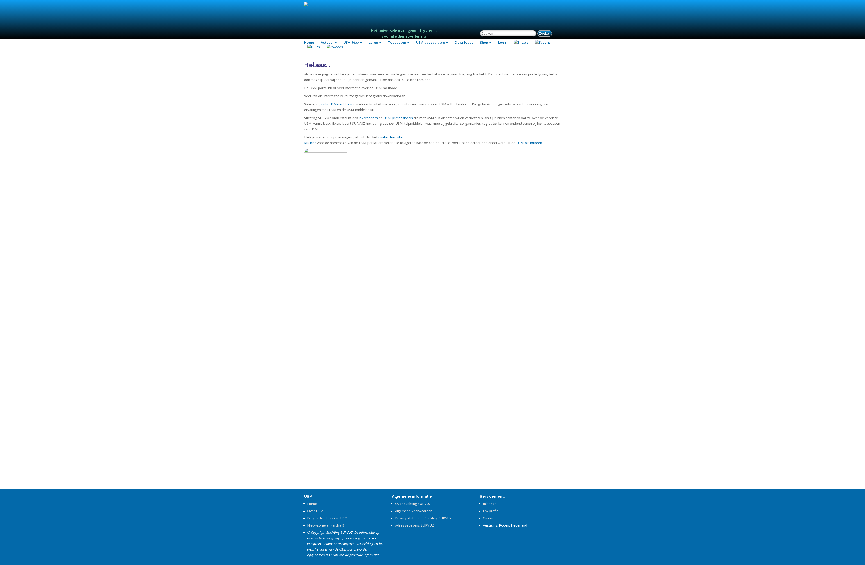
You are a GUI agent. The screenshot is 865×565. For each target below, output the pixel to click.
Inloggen (489, 503)
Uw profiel (491, 510)
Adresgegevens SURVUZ (414, 525)
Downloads (464, 42)
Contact (489, 518)
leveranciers (368, 117)
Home (309, 42)
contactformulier (391, 137)
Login (502, 42)
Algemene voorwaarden (413, 510)
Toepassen (397, 42)
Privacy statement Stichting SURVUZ (423, 518)
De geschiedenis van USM (327, 518)
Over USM (315, 510)
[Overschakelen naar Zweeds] (334, 47)
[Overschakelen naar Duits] (313, 47)
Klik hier (310, 142)
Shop (484, 42)
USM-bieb (351, 42)
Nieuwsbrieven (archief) (325, 525)
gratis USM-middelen (335, 104)
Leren (374, 42)
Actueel (327, 42)
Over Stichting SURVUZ (413, 503)
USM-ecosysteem (431, 42)
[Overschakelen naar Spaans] (543, 42)
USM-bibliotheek (529, 142)
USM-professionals (398, 117)
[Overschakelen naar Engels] (521, 42)
